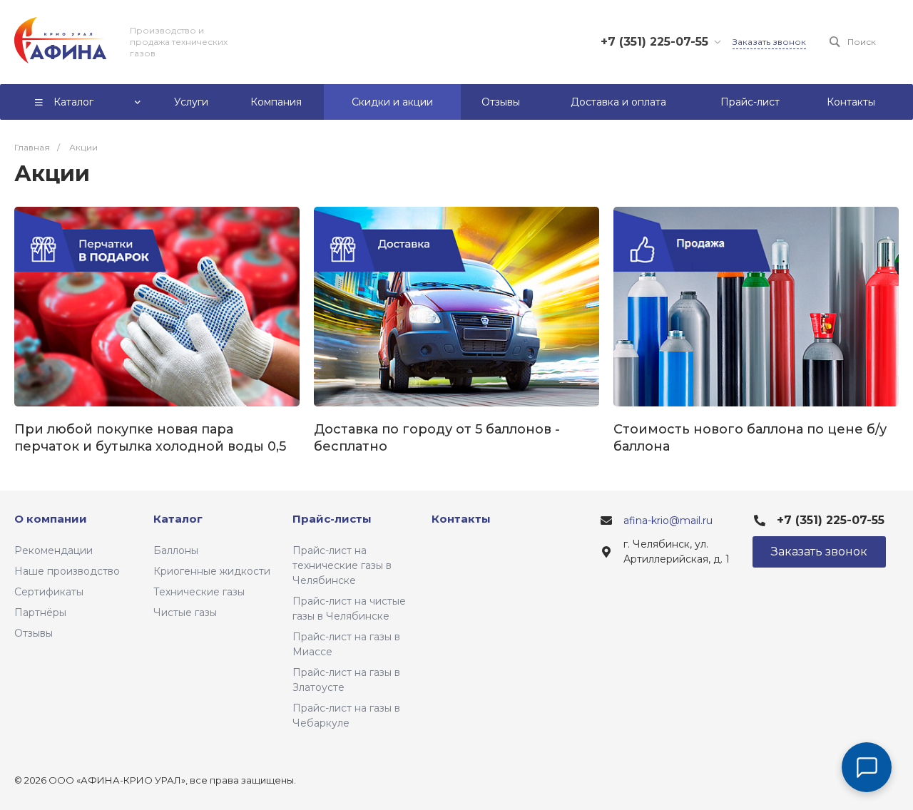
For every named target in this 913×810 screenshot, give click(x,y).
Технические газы (199, 591)
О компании (50, 519)
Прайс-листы (332, 519)
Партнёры (40, 612)
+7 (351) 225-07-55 (654, 41)
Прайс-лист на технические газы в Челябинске (342, 565)
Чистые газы (185, 612)
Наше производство (67, 571)
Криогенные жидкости (211, 571)
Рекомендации (53, 550)
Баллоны (175, 550)
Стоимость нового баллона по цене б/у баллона (750, 437)
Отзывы (33, 633)
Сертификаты (48, 591)
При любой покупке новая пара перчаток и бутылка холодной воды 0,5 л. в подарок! (150, 438)
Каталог (178, 519)
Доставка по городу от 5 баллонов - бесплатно (437, 437)
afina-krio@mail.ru (668, 520)
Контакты (461, 519)
